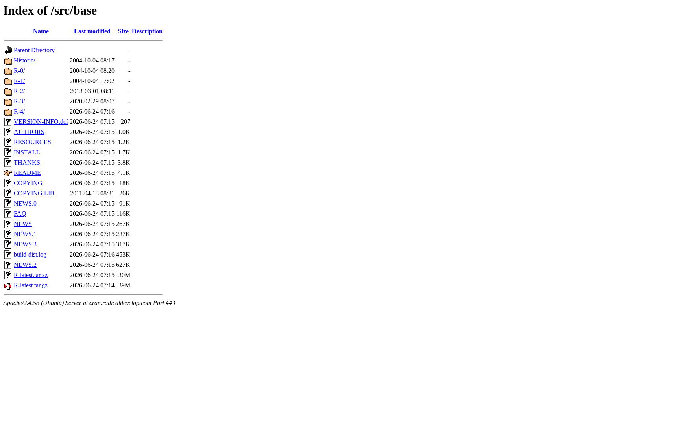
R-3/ (19, 101)
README (27, 172)
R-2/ (19, 91)
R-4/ (19, 111)
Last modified (92, 31)
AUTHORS (29, 132)
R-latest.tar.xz (31, 275)
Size (123, 31)
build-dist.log (30, 254)
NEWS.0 (25, 203)
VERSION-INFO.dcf (41, 121)
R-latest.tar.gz (31, 285)
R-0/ (19, 70)
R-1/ (19, 80)
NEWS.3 (25, 244)
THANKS (27, 162)
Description (147, 31)
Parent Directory (34, 50)
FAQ (20, 213)
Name (41, 31)
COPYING (28, 183)
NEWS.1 (25, 234)
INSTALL (27, 152)
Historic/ (24, 60)
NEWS (23, 223)
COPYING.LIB (34, 193)
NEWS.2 (25, 264)
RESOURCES (32, 142)
